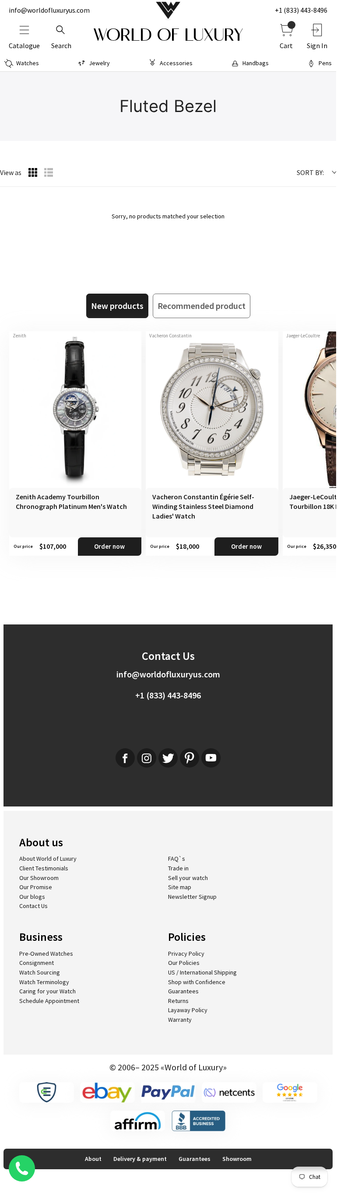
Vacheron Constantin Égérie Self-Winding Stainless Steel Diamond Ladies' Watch (203, 506)
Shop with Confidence (196, 982)
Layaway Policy (187, 1010)
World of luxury (168, 35)
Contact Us (33, 906)
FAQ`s (176, 858)
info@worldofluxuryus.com (49, 10)
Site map (179, 887)
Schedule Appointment (49, 1001)
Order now (109, 546)
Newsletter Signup (192, 897)
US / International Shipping (202, 972)
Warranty (180, 1020)
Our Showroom (39, 878)
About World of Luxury (48, 858)
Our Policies (184, 963)
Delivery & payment (140, 1159)
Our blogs (32, 897)
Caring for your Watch (47, 991)
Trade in (178, 868)
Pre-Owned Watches (46, 953)
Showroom (237, 1159)
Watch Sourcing (39, 972)
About (93, 1159)
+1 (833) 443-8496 (301, 10)
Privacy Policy (186, 953)
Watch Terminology (44, 982)
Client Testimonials (43, 868)
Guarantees (183, 991)
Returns (178, 1001)
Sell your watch (188, 878)
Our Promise (35, 887)
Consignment (36, 963)
